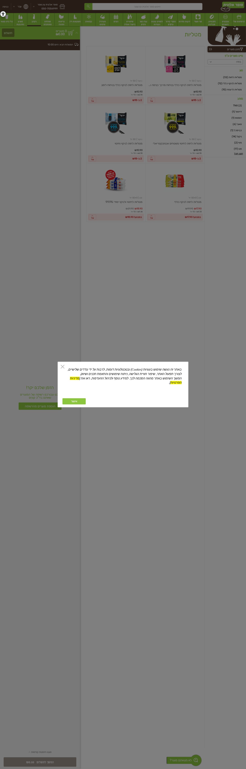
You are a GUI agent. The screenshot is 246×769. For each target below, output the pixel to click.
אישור (74, 401)
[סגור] (63, 367)
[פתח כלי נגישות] (3, 14)
